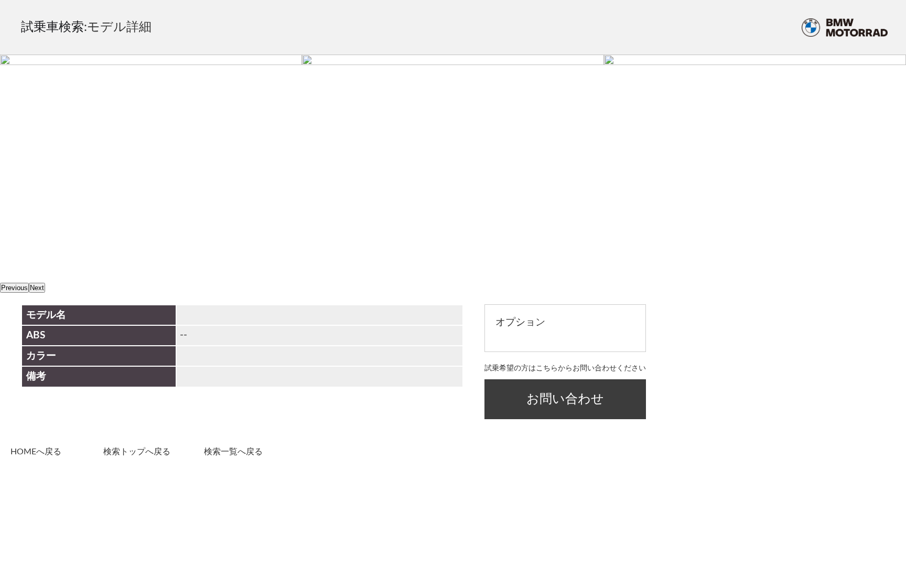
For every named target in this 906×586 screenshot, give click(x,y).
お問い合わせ (565, 399)
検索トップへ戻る (136, 452)
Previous (14, 288)
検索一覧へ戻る (233, 452)
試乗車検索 (52, 27)
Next (37, 288)
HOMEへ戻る (35, 452)
